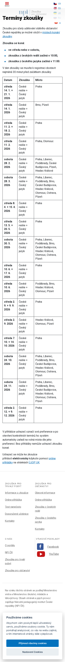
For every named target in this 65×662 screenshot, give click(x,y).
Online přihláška (13, 499)
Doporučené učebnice (16, 513)
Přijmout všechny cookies (32, 643)
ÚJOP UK (34, 462)
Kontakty (9, 520)
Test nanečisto (13, 506)
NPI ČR (8, 552)
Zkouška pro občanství (17, 570)
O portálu (10, 545)
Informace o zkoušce (16, 492)
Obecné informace (45, 492)
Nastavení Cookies (32, 652)
